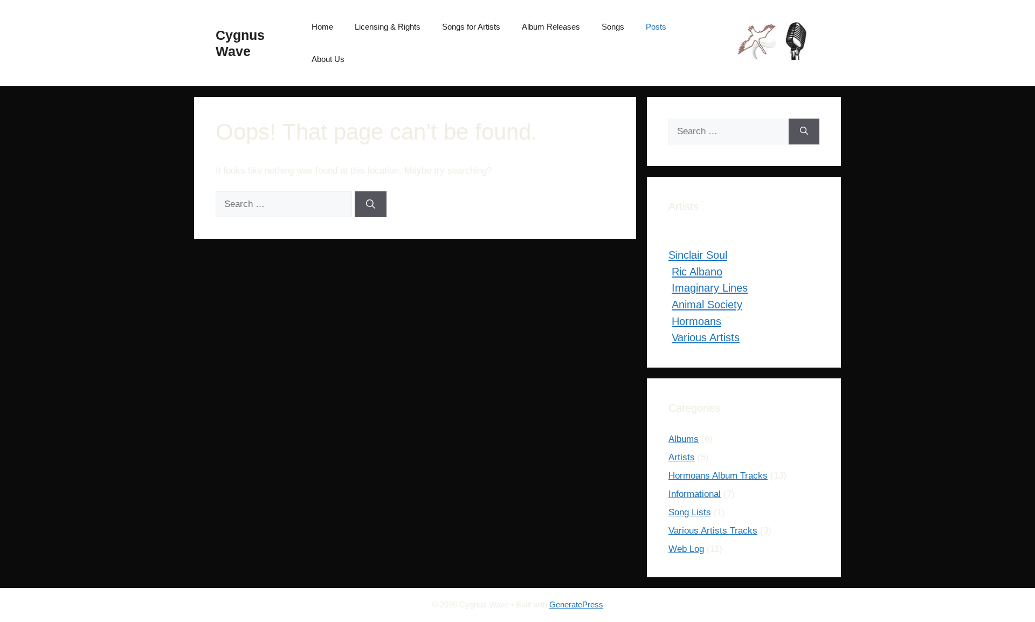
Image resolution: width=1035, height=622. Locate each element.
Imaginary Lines (710, 288)
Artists (681, 457)
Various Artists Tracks (712, 531)
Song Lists (689, 512)
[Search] (371, 204)
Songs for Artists (471, 26)
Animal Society (707, 304)
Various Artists (706, 337)
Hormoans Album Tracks (718, 476)
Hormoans (696, 321)
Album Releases (551, 26)
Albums (683, 439)
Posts (656, 26)
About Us (328, 59)
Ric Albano (697, 272)
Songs (613, 26)
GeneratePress (576, 604)
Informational (694, 494)
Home (322, 26)
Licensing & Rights (387, 26)
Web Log (686, 549)
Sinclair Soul (697, 255)
